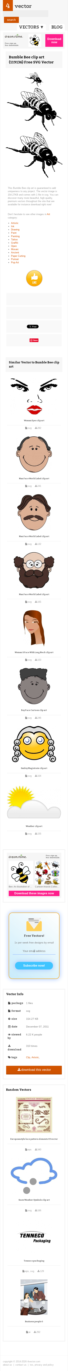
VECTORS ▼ (31, 27)
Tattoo (14, 239)
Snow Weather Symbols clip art (34, 1200)
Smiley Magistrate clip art (34, 768)
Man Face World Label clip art (34, 478)
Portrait (15, 259)
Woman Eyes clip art (34, 420)
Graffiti (14, 242)
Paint (14, 232)
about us (7, 1364)
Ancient (15, 252)
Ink (12, 226)
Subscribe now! (34, 965)
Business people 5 (34, 1321)
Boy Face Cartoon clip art (34, 710)
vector (23, 6)
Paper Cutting (18, 256)
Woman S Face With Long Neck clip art (34, 652)
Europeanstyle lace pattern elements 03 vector (34, 1139)
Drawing (15, 229)
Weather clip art (34, 826)
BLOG (57, 27)
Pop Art (15, 262)
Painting (15, 236)
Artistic (14, 223)
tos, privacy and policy (42, 1364)
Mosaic (15, 249)
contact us (20, 1364)
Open (14, 246)
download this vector (36, 1070)
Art (48, 214)
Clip (28, 1057)
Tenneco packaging (34, 1261)
